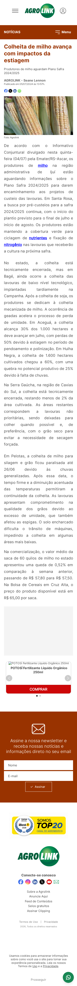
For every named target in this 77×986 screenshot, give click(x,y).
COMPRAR (38, 689)
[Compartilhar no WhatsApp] (19, 91)
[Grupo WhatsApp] (68, 977)
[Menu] (15, 10)
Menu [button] (66, 32)
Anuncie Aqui (38, 896)
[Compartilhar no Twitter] (10, 91)
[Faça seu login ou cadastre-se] (63, 10)
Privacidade (51, 921)
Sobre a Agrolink (38, 891)
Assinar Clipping (38, 911)
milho (43, 165)
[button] (9, 678)
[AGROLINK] (39, 11)
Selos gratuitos (38, 906)
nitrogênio (13, 244)
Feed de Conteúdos (38, 901)
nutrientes (38, 238)
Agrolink (12, 80)
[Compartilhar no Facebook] (6, 91)
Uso (34, 966)
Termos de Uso (28, 921)
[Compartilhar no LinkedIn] (15, 91)
